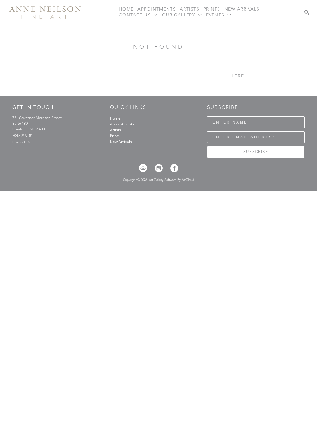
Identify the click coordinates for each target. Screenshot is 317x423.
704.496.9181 (22, 136)
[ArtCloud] (145, 168)
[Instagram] (161, 168)
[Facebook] (174, 168)
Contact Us (21, 142)
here (237, 76)
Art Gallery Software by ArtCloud (171, 179)
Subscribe (255, 152)
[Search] (306, 12)
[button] (138, 15)
